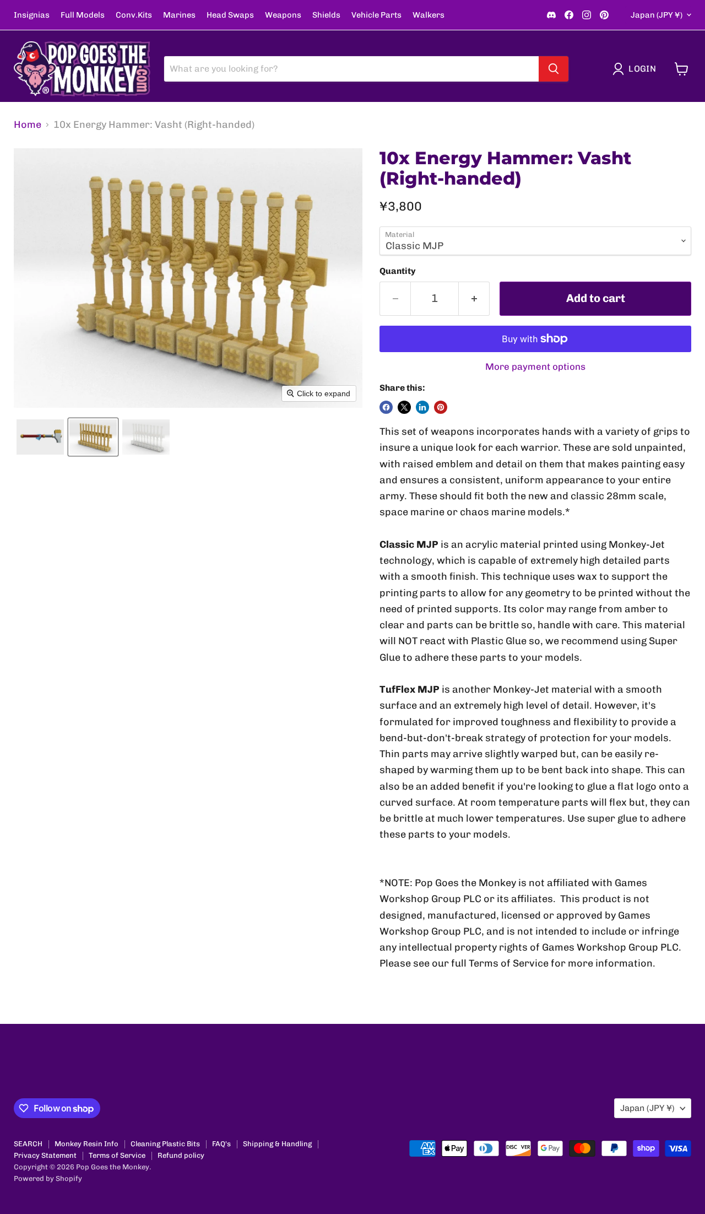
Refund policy (181, 1155)
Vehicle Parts (376, 15)
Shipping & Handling (277, 1144)
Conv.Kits (134, 15)
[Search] (553, 69)
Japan (656, 15)
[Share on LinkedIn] (422, 407)
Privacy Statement (45, 1155)
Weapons (283, 15)
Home (27, 125)
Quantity (397, 271)
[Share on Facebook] (386, 407)
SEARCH (28, 1144)
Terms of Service (117, 1155)
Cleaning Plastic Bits (165, 1144)
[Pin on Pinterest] (440, 407)
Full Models (83, 15)
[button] (636, 68)
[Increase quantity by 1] (474, 298)
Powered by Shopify (48, 1178)
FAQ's (221, 1144)
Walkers (428, 15)
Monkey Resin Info (86, 1144)
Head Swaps (230, 15)
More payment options (535, 366)
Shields (326, 15)
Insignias (32, 15)
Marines (179, 15)
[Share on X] (404, 407)
